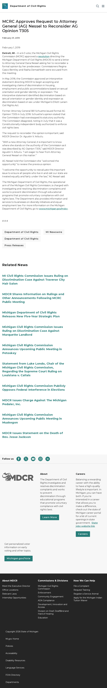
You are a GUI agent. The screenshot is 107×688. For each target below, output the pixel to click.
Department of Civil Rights (21, 232)
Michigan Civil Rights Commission (48, 587)
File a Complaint (81, 586)
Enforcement (44, 592)
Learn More (49, 517)
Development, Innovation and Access (52, 605)
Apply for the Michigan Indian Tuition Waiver (88, 599)
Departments (12, 682)
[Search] (97, 6)
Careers (83, 534)
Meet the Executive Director (16, 586)
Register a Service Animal (86, 594)
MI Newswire (54, 232)
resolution (43, 56)
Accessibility (11, 653)
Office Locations (10, 590)
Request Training (82, 590)
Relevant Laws (9, 594)
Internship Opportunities (14, 597)
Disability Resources (15, 660)
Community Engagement (50, 596)
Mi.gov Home (12, 639)
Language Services (15, 667)
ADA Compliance (46, 600)
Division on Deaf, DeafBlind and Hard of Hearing (53, 612)
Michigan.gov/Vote (18, 558)
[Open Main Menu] (103, 6)
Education (43, 617)
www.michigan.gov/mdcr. (53, 208)
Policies (9, 646)
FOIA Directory (13, 675)
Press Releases (14, 245)
